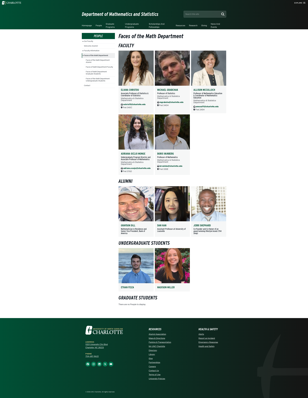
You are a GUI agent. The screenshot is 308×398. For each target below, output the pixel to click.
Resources (180, 25)
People (99, 25)
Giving (204, 25)
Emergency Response (208, 342)
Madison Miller (166, 287)
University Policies (157, 379)
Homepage (87, 25)
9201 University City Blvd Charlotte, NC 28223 (96, 346)
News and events (215, 25)
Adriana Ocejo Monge (133, 153)
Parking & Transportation (160, 342)
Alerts (201, 334)
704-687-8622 (92, 356)
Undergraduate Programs (132, 25)
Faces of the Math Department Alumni (98, 61)
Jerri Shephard (202, 225)
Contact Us (154, 371)
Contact (87, 86)
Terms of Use (154, 374)
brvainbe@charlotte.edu (171, 166)
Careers (152, 366)
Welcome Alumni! (91, 46)
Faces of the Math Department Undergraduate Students (98, 80)
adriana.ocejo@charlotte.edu (137, 168)
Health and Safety (207, 346)
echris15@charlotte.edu (134, 104)
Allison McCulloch (204, 89)
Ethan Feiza (127, 287)
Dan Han (161, 225)
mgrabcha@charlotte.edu (171, 102)
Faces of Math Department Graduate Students (96, 73)
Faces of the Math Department (96, 55)
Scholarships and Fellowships (156, 25)
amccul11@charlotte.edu (207, 106)
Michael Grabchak (167, 89)
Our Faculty (88, 41)
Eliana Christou (130, 89)
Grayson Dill (128, 225)
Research (193, 25)
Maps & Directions (157, 338)
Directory (153, 350)
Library (152, 354)
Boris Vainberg (165, 153)
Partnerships (154, 362)
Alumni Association (157, 334)
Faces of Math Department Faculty (99, 67)
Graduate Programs (110, 25)
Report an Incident (207, 338)
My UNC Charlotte (157, 346)
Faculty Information (91, 51)
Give (151, 358)
